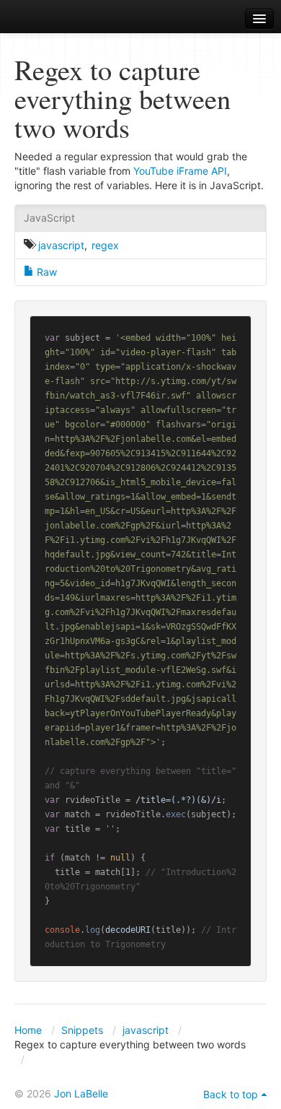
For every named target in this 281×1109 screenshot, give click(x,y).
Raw (45, 272)
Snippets (82, 1030)
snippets (51, 19)
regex (105, 245)
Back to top (230, 1094)
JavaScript (49, 218)
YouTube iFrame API (180, 171)
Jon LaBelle (81, 1093)
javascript (61, 245)
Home (28, 1030)
